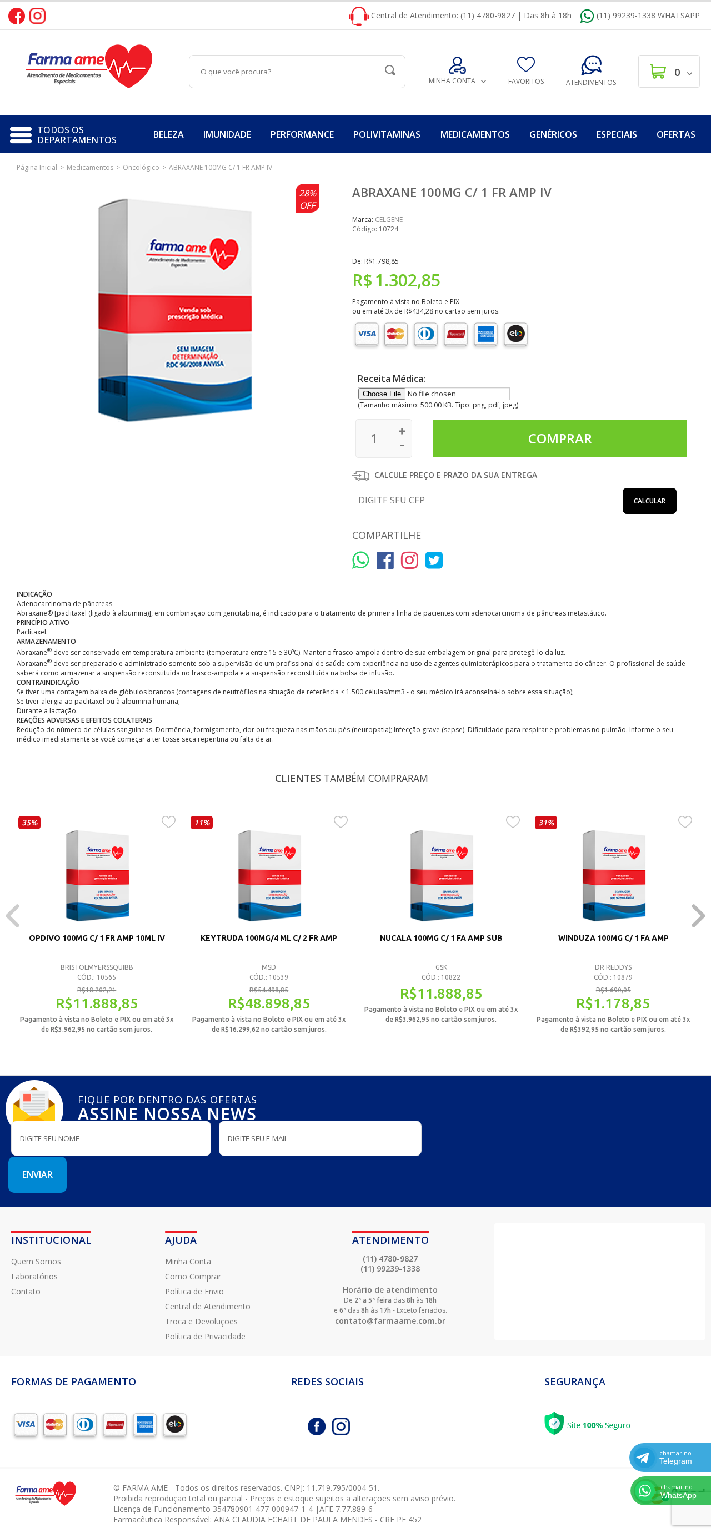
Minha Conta (188, 1261)
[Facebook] (16, 15)
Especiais (617, 134)
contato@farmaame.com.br (390, 1320)
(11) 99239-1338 (390, 1268)
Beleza (168, 134)
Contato (26, 1291)
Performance (302, 134)
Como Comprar (193, 1276)
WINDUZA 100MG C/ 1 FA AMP (613, 938)
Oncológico (141, 167)
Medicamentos (475, 134)
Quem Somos (36, 1261)
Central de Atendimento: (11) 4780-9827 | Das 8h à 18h (470, 15)
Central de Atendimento (208, 1306)
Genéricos (553, 134)
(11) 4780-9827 (390, 1258)
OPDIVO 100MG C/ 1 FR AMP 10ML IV (97, 938)
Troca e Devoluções (201, 1321)
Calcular (649, 501)
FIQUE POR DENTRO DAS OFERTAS (167, 1107)
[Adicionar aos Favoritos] (169, 821)
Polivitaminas (386, 134)
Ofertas (676, 134)
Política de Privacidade (205, 1336)
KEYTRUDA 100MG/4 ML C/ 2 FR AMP (269, 938)
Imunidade (227, 134)
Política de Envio (194, 1291)
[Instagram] (37, 15)
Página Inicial (37, 167)
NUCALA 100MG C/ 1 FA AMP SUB (441, 938)
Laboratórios (34, 1276)
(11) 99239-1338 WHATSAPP (647, 15)
